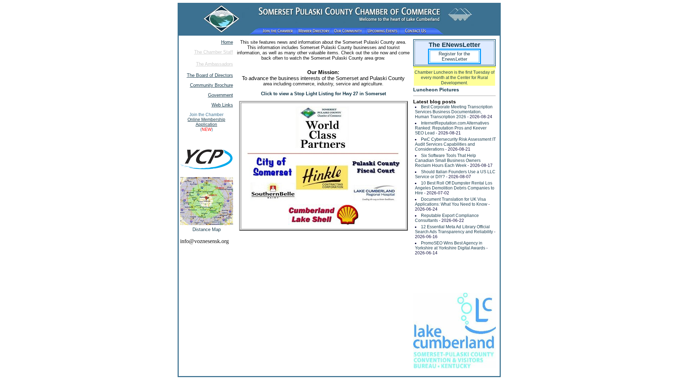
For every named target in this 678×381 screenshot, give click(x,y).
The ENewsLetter (454, 44)
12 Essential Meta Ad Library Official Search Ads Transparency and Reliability (454, 229)
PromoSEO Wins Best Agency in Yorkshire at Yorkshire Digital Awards (450, 245)
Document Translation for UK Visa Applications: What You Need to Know (451, 202)
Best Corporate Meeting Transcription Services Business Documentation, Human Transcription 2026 (454, 111)
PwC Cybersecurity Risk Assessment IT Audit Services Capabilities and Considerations (455, 144)
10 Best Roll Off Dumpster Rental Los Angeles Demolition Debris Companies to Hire (454, 188)
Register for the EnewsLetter (454, 56)
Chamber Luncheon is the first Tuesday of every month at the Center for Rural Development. (454, 77)
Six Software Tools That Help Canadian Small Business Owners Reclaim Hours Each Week (448, 160)
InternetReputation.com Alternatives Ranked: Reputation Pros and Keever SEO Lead (452, 128)
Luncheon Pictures (436, 89)
